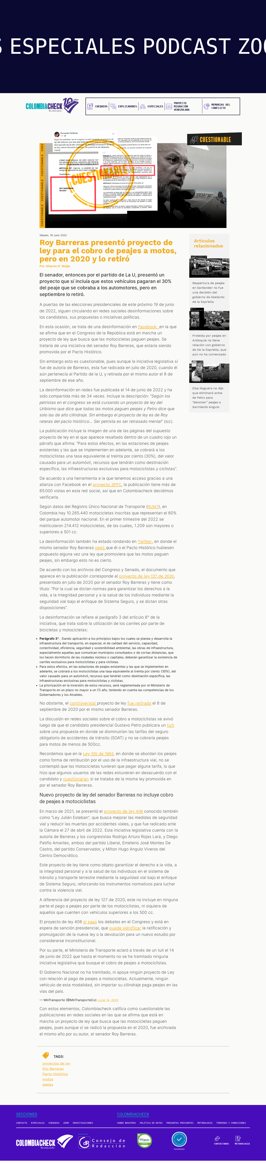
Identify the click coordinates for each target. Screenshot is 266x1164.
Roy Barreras (53, 1069)
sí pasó (90, 921)
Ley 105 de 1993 (98, 753)
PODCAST (186, 46)
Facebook (148, 326)
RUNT (153, 506)
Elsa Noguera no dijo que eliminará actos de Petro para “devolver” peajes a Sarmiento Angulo (207, 397)
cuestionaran (76, 779)
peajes (47, 1084)
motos (47, 1079)
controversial (83, 703)
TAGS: (59, 1056)
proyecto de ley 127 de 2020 (146, 576)
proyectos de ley (56, 1063)
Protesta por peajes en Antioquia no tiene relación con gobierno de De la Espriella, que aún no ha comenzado (209, 345)
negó (100, 547)
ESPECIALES (72, 46)
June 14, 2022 (108, 1000)
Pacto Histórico (55, 1074)
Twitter (145, 541)
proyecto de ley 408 (123, 811)
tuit (170, 725)
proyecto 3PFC (107, 484)
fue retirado (139, 703)
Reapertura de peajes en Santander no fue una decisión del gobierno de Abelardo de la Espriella (208, 292)
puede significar (125, 928)
